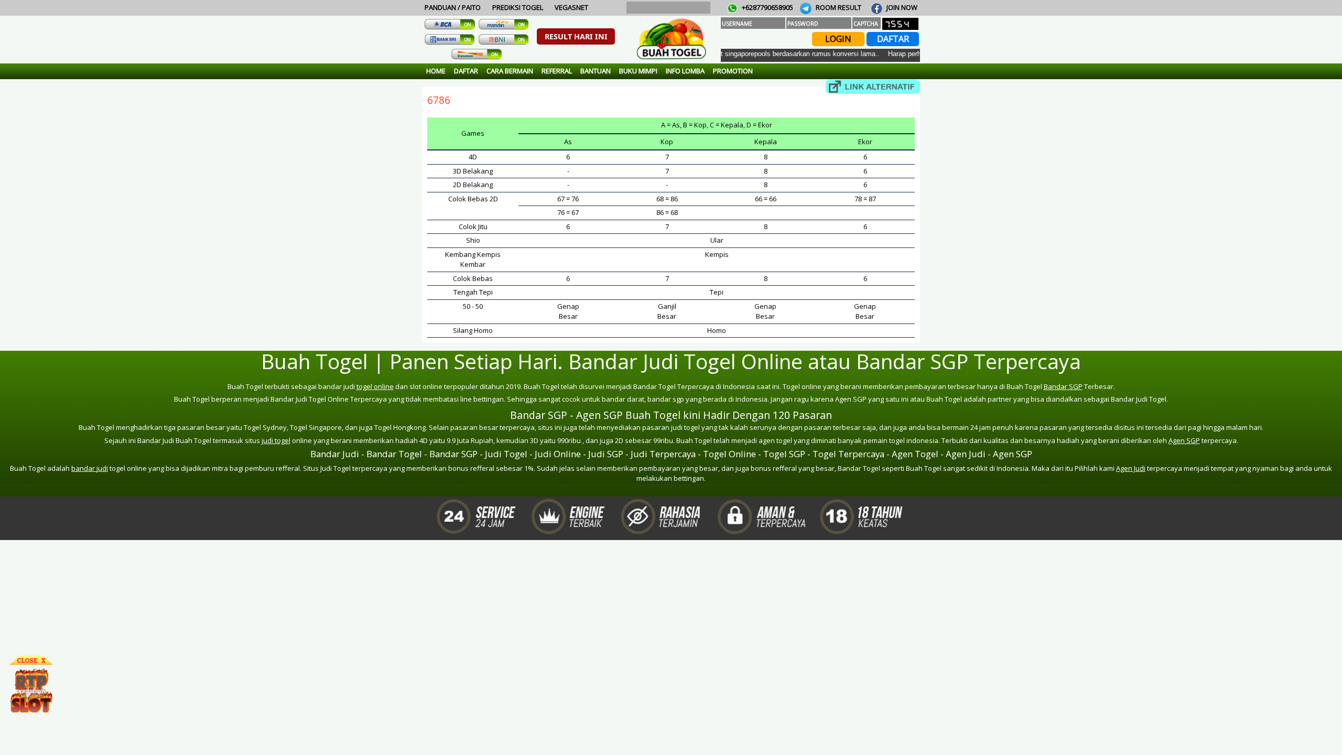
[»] (873, 87)
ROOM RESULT (837, 7)
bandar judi (89, 468)
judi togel (276, 440)
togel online (375, 386)
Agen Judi (1130, 468)
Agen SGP (1184, 440)
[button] (576, 36)
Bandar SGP (1063, 386)
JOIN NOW (901, 7)
